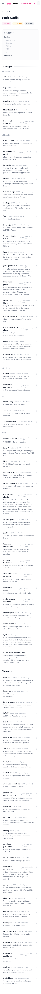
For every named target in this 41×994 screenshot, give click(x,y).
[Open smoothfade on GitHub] (36, 140)
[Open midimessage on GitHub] (36, 402)
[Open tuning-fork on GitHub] (36, 354)
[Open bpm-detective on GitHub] (36, 931)
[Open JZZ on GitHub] (36, 410)
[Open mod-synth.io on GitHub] (36, 472)
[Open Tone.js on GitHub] (36, 77)
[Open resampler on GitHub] (36, 922)
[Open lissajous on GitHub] (36, 691)
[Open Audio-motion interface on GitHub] (36, 599)
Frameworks (10, 40)
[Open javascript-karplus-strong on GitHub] (36, 792)
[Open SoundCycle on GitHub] (36, 519)
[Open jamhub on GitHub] (36, 533)
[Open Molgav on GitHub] (36, 461)
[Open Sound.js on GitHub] (36, 165)
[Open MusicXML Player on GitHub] (36, 300)
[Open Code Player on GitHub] (36, 978)
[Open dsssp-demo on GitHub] (36, 624)
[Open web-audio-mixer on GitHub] (36, 587)
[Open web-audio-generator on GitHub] (36, 384)
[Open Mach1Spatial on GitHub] (36, 110)
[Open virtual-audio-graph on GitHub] (36, 151)
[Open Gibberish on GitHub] (36, 678)
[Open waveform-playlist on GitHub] (36, 494)
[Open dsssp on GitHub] (36, 341)
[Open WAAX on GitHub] (36, 713)
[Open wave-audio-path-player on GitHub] (36, 327)
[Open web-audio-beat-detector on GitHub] (36, 574)
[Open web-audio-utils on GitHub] (36, 942)
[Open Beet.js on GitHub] (36, 762)
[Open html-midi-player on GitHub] (36, 282)
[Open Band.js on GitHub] (36, 722)
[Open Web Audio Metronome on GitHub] (36, 544)
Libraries (9, 43)
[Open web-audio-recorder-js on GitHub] (36, 866)
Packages (8, 37)
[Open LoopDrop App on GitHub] (36, 448)
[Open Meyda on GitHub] (36, 178)
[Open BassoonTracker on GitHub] (36, 438)
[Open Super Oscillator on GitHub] (36, 483)
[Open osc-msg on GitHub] (36, 806)
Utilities (8, 46)
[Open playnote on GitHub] (36, 898)
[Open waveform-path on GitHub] (36, 316)
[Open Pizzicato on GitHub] (36, 817)
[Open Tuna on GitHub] (36, 216)
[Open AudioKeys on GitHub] (36, 773)
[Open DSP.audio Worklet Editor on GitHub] (36, 653)
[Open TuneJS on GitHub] (36, 748)
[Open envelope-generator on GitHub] (36, 844)
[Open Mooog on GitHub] (36, 831)
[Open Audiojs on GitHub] (36, 203)
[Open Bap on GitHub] (36, 88)
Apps (7, 52)
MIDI (7, 49)
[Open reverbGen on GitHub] (36, 737)
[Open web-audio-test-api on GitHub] (36, 784)
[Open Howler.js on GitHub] (36, 225)
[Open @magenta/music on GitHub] (36, 265)
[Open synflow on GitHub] (36, 635)
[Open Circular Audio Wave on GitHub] (36, 236)
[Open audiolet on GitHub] (36, 885)
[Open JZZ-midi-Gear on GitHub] (36, 421)
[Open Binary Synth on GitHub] (36, 613)
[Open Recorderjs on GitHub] (36, 911)
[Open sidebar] (3, 3)
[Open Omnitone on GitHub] (36, 101)
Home (4, 12)
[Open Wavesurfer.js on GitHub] (36, 192)
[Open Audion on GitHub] (36, 373)
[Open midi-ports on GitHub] (36, 967)
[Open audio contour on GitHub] (36, 858)
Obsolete (8, 55)
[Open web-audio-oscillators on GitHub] (36, 953)
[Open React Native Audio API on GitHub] (36, 121)
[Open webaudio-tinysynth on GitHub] (36, 560)
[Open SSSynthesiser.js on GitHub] (36, 702)
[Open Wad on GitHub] (36, 252)
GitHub (30, 23)
